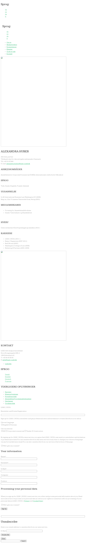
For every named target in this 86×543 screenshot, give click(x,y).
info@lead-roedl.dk (10, 360)
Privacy (27, 501)
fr (5, 16)
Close (3, 538)
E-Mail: (3, 531)
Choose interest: (7, 429)
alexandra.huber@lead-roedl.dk (18, 164)
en (6, 12)
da (6, 10)
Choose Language (7, 422)
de (6, 14)
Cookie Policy (38, 501)
